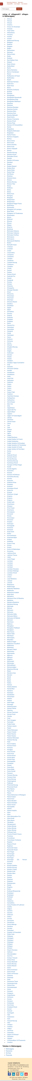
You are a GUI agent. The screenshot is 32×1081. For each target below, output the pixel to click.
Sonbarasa (10, 1003)
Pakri (8, 742)
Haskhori (10, 394)
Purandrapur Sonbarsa (14, 840)
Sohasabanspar (12, 987)
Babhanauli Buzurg (13, 40)
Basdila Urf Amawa (13, 160)
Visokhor (10, 1042)
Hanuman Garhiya (12, 368)
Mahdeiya (10, 600)
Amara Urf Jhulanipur (13, 27)
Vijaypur (9, 1038)
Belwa (9, 190)
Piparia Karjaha (12, 810)
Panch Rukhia (11, 744)
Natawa (9, 698)
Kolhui (9, 533)
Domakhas (10, 311)
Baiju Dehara (11, 64)
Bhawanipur (11, 215)
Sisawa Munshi (11, 965)
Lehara (9, 577)
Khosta (9, 516)
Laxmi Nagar (11, 559)
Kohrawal (10, 529)
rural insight (16, 3)
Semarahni (10, 920)
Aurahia (9, 36)
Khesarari (10, 514)
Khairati (9, 492)
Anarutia (9, 28)
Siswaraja (10, 977)
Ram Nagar (10, 852)
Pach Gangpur (11, 720)
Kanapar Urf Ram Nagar (14, 465)
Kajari (9, 453)
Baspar (9, 164)
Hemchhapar (11, 402)
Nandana (10, 690)
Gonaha (9, 355)
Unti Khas (10, 1030)
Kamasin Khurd (12, 457)
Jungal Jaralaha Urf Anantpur (16, 443)
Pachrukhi (10, 722)
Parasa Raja (11, 759)
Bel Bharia (10, 174)
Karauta (9, 472)
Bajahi (9, 79)
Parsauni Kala (11, 777)
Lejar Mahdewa (12, 578)
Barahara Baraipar (12, 107)
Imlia (8, 406)
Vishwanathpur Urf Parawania (16, 1040)
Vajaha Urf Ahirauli (13, 1034)
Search (19, 9)
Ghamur (9, 345)
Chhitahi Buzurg (12, 262)
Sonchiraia (10, 1005)
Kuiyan (9, 547)
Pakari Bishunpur (12, 730)
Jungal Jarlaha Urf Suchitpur (15, 449)
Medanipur (10, 647)
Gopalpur (10, 360)
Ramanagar (10, 853)
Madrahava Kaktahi (13, 592)
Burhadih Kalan (12, 245)
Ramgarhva (10, 855)
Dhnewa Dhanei (12, 302)
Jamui (9, 423)
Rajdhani (10, 846)
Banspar (9, 93)
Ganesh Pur (10, 325)
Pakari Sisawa (11, 736)
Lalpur (9, 557)
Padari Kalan (11, 724)
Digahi (9, 307)
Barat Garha (11, 117)
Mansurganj (10, 637)
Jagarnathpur (11, 412)
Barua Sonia (11, 140)
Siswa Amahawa (12, 969)
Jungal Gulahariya (12, 441)
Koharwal (10, 527)
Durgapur (10, 319)
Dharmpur (10, 300)
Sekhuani (10, 914)
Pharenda (9, 1055)
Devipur (9, 284)
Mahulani (10, 620)
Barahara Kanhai (12, 109)
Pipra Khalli (10, 818)
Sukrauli (9, 1011)
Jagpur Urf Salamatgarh (14, 415)
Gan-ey (20, 2)
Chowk (9, 268)
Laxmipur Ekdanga (13, 571)
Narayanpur (10, 696)
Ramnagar (10, 857)
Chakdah (10, 248)
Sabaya (9, 899)
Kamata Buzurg (12, 459)
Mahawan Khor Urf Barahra (15, 598)
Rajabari (9, 842)
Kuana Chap (11, 543)
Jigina (9, 433)
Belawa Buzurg (11, 182)
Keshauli (10, 486)
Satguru (9, 909)
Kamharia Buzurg (12, 461)
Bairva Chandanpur (13, 72)
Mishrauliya (10, 651)
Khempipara (11, 512)
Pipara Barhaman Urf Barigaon (16, 795)
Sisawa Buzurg (11, 963)
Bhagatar (10, 197)
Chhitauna (10, 264)
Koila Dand (10, 531)
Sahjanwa (10, 901)
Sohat (9, 989)
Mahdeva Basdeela (13, 602)
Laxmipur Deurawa (13, 569)
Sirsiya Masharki (12, 962)
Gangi (9, 333)
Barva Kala (10, 142)
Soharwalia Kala (12, 983)
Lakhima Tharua (12, 555)
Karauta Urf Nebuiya (13, 474)
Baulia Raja (10, 172)
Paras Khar (10, 753)
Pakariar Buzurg (12, 740)
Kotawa (9, 539)
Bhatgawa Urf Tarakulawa (15, 213)
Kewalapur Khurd (12, 488)
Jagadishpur (11, 408)
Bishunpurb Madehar (13, 241)
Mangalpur (10, 626)
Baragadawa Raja (12, 99)
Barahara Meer (11, 111)
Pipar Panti (10, 791)
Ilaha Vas (10, 404)
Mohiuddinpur (11, 665)
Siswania (10, 975)
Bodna (9, 243)
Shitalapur (10, 940)
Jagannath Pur (11, 410)
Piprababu (10, 822)
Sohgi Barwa (11, 995)
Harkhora (10, 382)
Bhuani (9, 223)
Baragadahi (10, 95)
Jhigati (9, 431)
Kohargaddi (10, 525)
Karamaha (10, 470)
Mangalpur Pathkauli (13, 628)
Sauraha (9, 910)
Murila (9, 679)
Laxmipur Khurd (12, 573)
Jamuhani (10, 419)
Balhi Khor (10, 83)
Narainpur (10, 692)
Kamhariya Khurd (12, 463)
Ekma (9, 323)
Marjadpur (10, 639)
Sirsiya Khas (11, 960)
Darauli (9, 270)
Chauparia (10, 254)
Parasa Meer (11, 757)
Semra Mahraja (11, 924)
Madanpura (10, 584)
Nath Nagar (10, 702)
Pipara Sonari (11, 804)
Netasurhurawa (11, 706)
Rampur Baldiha (12, 865)
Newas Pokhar (11, 708)
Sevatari (9, 928)
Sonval (9, 1009)
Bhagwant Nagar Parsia (14, 203)
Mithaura (9, 655)
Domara (9, 313)
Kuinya (9, 545)
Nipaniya (10, 710)
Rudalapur (10, 893)
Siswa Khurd (11, 971)
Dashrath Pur (11, 276)
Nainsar (9, 685)
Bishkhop (10, 229)
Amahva (9, 25)
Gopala (9, 356)
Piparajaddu (11, 806)
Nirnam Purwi (11, 714)
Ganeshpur (10, 327)
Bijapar (9, 225)
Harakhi (9, 370)
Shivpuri (9, 948)
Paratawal (10, 763)
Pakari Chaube (11, 732)
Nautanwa (9, 1051)
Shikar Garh (10, 934)
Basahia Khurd (11, 154)
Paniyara (10, 747)
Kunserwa (10, 551)
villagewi (9, 3)
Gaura (9, 337)
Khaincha (10, 490)
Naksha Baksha (12, 687)
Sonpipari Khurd (12, 1007)
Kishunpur (10, 523)
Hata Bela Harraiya (13, 396)
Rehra (9, 889)
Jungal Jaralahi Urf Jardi (14, 447)
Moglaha (9, 659)
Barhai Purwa (11, 135)
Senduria (10, 926)
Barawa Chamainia (13, 119)
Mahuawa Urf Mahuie (13, 618)
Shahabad (10, 930)
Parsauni (10, 773)
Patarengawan (11, 781)
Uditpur (9, 1028)
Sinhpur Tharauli (12, 958)
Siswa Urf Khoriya (12, 973)
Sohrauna (10, 997)
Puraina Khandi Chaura (14, 834)
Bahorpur (10, 52)
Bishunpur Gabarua (13, 233)
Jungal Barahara (12, 437)
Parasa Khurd (11, 755)
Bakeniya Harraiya (12, 81)
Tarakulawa (10, 1017)
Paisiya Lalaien (12, 726)
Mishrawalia (11, 653)
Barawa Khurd (11, 121)
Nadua (9, 683)
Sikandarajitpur (11, 954)
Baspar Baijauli (11, 166)
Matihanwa (10, 645)
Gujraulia (10, 366)
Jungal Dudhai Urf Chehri (15, 439)
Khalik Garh (10, 502)
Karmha (9, 478)
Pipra (8, 812)
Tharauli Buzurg (12, 1020)
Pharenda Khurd (12, 787)
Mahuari (9, 608)
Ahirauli (9, 19)
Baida (9, 56)
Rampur (9, 863)
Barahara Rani (11, 113)
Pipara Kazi (10, 798)
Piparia (9, 808)
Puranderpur (11, 838)
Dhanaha (10, 286)
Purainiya (10, 836)
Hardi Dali (10, 378)
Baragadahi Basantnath (14, 97)
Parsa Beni (10, 767)
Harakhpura (10, 372)
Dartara (9, 272)
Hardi (8, 376)
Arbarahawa (11, 32)
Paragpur (10, 749)
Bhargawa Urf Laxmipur (14, 209)
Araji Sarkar (10, 30)
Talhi (8, 1015)
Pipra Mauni (11, 820)
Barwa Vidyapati (12, 148)
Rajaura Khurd (11, 844)
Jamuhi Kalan (11, 421)
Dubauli (9, 315)
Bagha (9, 48)
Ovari (8, 718)
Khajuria (9, 496)
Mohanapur (10, 661)
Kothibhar (10, 541)
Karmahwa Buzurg (12, 476)
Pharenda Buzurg (12, 785)
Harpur (9, 384)
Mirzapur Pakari (12, 649)
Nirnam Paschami (12, 712)
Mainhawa (10, 622)
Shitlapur (10, 944)
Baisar (9, 74)
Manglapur (10, 630)
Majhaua (9, 624)
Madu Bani (10, 594)
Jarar (8, 427)
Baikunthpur (11, 66)
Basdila (9, 158)
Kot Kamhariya (11, 535)
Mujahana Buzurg (12, 669)
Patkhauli (10, 783)
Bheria (9, 217)
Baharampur (11, 50)
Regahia (9, 887)
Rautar (9, 885)
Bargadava (10, 129)
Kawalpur (10, 484)
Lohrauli (9, 582)
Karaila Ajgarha (12, 469)
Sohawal (10, 991)
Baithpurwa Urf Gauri (13, 76)
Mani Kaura (10, 632)
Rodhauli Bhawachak (13, 891)
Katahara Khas (11, 482)
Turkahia (9, 1026)
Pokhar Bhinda (11, 826)
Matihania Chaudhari (13, 643)
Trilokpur (9, 1024)
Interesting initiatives (11, 2)
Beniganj (10, 195)
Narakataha (10, 694)
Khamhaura (10, 504)
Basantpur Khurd (12, 156)
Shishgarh (10, 938)
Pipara (9, 793)
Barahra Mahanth (12, 115)
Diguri (9, 309)
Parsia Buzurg (11, 779)
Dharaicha (10, 294)
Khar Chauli (10, 508)
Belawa (9, 180)
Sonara (9, 999)
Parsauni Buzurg (12, 775)
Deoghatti (10, 280)
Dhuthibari (10, 305)
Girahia (9, 349)
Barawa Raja (11, 123)
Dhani (9, 292)
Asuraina (10, 34)
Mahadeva (10, 596)
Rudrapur (10, 897)
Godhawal (10, 353)
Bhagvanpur (11, 199)
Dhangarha (10, 288)
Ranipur (9, 875)
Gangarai (10, 331)
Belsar (9, 186)
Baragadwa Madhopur (14, 101)
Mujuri (9, 671)
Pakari (9, 728)
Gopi (8, 364)
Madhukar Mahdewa (13, 588)
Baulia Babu (11, 170)
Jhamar (9, 429)
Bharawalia (10, 207)
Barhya (9, 138)
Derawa (9, 282)
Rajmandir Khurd (12, 850)
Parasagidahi (11, 761)
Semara (9, 918)
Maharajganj (10, 1049)
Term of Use (22, 1079)
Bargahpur (10, 133)
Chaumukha (11, 252)
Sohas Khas (11, 985)
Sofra (8, 979)
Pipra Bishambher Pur (14, 816)
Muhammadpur (11, 667)
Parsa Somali (11, 771)
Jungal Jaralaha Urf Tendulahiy (16, 445)
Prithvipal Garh (11, 832)
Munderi (9, 675)
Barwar (9, 150)
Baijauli (9, 62)
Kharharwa (10, 510)
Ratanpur (10, 879)
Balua (9, 87)
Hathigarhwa (11, 398)
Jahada (9, 417)
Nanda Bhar (11, 688)
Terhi (8, 1019)
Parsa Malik (10, 769)
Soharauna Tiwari (12, 981)
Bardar (9, 127)
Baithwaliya (10, 78)
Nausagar (10, 704)
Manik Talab (11, 633)
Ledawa (9, 575)
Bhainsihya (10, 205)
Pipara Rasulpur (12, 802)
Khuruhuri (10, 520)
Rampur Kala (11, 871)
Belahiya (10, 176)
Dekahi (9, 278)
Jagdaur (9, 413)
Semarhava (10, 922)
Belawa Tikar (11, 184)
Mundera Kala (11, 673)
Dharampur (10, 296)
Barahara (10, 103)
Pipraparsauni (11, 824)
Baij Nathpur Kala (12, 60)
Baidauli (9, 58)
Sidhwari (10, 952)
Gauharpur (10, 335)
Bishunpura (10, 237)
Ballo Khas (10, 85)
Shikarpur (10, 936)
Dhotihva (10, 303)
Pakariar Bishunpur (13, 738)
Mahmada (10, 606)
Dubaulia (10, 317)
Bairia (9, 68)
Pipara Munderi (11, 800)
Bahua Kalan (11, 54)
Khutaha (9, 521)
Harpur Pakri (11, 392)
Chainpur (10, 246)
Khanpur (9, 506)
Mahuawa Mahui (12, 616)
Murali (9, 677)
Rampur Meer (11, 873)
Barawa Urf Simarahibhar (15, 125)
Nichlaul (8, 1053)
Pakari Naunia (11, 734)
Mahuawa (10, 610)
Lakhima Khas (11, 553)
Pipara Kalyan (11, 796)
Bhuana (9, 221)
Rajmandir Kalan (12, 848)
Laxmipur (10, 561)
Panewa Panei (11, 745)
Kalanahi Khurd (12, 455)
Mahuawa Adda (12, 614)
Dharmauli (10, 298)
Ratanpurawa (11, 883)
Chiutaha (10, 266)
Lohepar (9, 580)
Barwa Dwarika (11, 144)
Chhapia (9, 258)
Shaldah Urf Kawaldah (14, 932)
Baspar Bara (11, 168)
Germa (9, 343)
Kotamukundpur (12, 537)
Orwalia (9, 716)
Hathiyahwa (10, 400)
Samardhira (10, 903)
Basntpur (10, 162)
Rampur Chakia (12, 869)
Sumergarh (10, 1013)
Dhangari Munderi (12, 290)
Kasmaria (10, 480)
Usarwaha (10, 1032)
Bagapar (9, 46)
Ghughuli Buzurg (12, 347)
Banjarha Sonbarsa (13, 89)
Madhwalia (10, 590)
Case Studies (24, 3)
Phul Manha (11, 789)
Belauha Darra (11, 178)
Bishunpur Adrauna (13, 231)
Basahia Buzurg (12, 152)
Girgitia (9, 351)
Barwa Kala (10, 146)
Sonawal (10, 1001)
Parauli (9, 765)
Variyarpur (10, 1036)
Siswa (9, 967)
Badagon (10, 42)
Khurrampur (10, 518)
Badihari (9, 44)
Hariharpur (10, 380)
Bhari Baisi (10, 211)
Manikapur (10, 635)
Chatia (9, 250)
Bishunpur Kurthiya (13, 235)
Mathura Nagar (11, 641)
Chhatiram (10, 260)
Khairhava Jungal (12, 494)
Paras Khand (11, 751)
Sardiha (9, 907)
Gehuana (10, 341)
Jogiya (9, 435)
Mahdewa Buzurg (12, 604)
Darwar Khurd (11, 274)
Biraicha (9, 227)
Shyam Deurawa (12, 950)
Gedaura (9, 339)
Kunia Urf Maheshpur (13, 549)
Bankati (9, 91)
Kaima (9, 451)
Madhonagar (11, 586)
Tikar (8, 1022)
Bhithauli (10, 219)
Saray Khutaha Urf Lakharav (15, 905)
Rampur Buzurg (12, 867)
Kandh (9, 467)
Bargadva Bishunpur (13, 131)
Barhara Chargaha (12, 137)
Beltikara (10, 188)
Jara (8, 425)
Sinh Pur (9, 956)
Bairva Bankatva (12, 70)
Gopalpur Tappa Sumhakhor (15, 362)
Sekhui (9, 916)
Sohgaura (10, 993)
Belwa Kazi (10, 193)
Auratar (9, 38)
